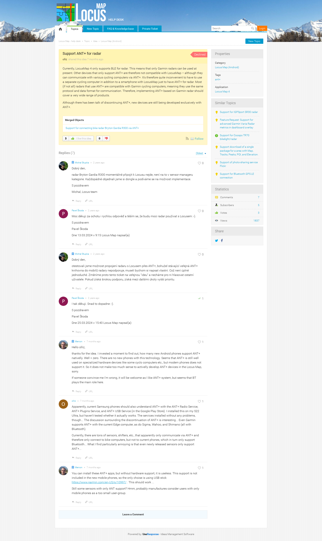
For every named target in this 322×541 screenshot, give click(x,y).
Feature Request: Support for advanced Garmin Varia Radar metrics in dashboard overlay (237, 123)
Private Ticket (150, 28)
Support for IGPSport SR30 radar (239, 112)
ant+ (217, 79)
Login (262, 28)
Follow (199, 138)
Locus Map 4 (222, 91)
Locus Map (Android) (111, 41)
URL (91, 201)
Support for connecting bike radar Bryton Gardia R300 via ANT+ (102, 127)
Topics (74, 28)
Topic (87, 41)
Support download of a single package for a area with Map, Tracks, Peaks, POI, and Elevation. (239, 150)
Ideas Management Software (177, 534)
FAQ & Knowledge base (120, 28)
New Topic (93, 28)
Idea (95, 41)
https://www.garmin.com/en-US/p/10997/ (99, 482)
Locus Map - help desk (70, 41)
